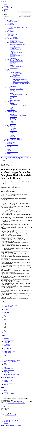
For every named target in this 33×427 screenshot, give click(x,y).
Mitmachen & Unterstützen (10, 140)
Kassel (8, 87)
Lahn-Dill (9, 101)
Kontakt (6, 6)
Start (2, 156)
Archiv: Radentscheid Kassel (20, 94)
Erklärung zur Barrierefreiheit (11, 420)
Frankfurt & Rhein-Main (13, 59)
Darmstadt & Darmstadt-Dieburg (15, 42)
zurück (2, 301)
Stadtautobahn (13, 117)
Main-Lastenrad (13, 68)
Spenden (9, 146)
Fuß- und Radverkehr (15, 72)
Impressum (12, 56)
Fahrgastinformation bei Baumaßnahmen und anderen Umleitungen (20, 79)
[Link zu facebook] (5, 325)
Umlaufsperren (16, 75)
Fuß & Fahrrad (10, 24)
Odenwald (9, 125)
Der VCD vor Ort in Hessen (10, 37)
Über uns (12, 103)
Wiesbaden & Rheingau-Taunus (14, 139)
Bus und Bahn (13, 76)
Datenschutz (13, 58)
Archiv (11, 93)
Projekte (12, 132)
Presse (5, 4)
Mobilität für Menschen (12, 34)
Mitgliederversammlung (15, 49)
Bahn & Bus (10, 23)
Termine (6, 9)
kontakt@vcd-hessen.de (10, 415)
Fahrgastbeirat (13, 104)
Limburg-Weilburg (11, 110)
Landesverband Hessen (12, 38)
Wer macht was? (14, 62)
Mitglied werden (11, 142)
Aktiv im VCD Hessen (9, 7)
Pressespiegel (13, 48)
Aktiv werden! (13, 131)
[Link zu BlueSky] (5, 317)
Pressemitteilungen (14, 91)
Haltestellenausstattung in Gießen (21, 82)
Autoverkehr (10, 26)
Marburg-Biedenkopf (12, 111)
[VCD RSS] (5, 332)
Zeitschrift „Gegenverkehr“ (16, 89)
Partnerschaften (13, 96)
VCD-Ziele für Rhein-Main (16, 61)
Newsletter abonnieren (12, 145)
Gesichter (12, 45)
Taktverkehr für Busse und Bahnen (18, 115)
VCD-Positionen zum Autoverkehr (18, 27)
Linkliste (12, 133)
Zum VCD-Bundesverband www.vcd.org (11, 425)
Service (5, 147)
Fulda (8, 69)
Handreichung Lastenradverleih (17, 44)
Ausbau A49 (13, 118)
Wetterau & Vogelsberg (12, 126)
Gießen (8, 70)
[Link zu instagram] (5, 328)
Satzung (12, 51)
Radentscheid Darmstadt (16, 52)
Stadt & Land (10, 33)
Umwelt (9, 30)
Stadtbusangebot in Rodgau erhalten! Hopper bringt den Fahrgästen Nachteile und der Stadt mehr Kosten (16, 158)
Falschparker (13, 54)
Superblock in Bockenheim (16, 66)
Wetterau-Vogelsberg (15, 138)
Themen (6, 19)
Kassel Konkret (13, 90)
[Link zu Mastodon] (5, 321)
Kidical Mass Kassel (15, 100)
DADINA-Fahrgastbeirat (16, 55)
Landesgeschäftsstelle (15, 41)
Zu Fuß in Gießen (17, 73)
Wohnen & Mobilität (12, 21)
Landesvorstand (13, 40)
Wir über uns (13, 128)
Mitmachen (12, 63)
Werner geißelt (10, 35)
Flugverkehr (10, 28)
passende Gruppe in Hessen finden (16, 403)
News (11, 108)
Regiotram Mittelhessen (15, 119)
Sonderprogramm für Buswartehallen (22, 83)
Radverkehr (13, 114)
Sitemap (6, 423)
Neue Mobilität (10, 31)
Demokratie (9, 20)
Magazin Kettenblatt (15, 47)
